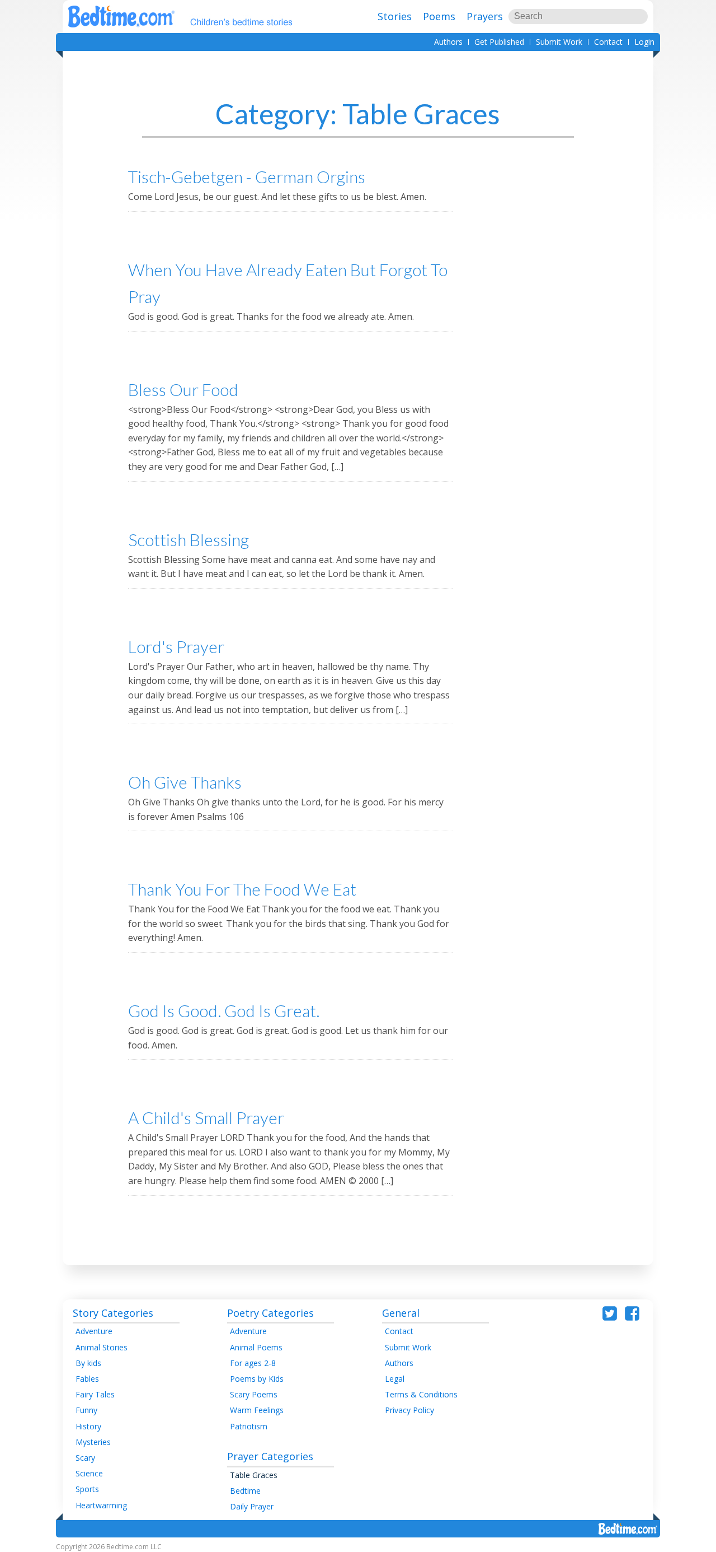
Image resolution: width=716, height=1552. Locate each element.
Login (644, 41)
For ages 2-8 (253, 1363)
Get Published (499, 41)
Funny (86, 1410)
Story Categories (113, 1313)
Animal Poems (256, 1347)
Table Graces (253, 1475)
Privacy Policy (409, 1410)
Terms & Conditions (421, 1394)
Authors (448, 41)
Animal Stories (102, 1347)
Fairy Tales (95, 1394)
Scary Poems (253, 1394)
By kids (88, 1363)
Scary (85, 1457)
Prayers (485, 16)
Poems (439, 16)
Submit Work (559, 41)
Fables (87, 1378)
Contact (608, 41)
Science (89, 1473)
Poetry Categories (270, 1313)
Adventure (94, 1331)
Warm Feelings (257, 1410)
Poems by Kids (257, 1378)
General (401, 1313)
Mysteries (93, 1442)
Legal (394, 1378)
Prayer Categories (270, 1456)
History (88, 1426)
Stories (395, 16)
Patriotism (248, 1426)
